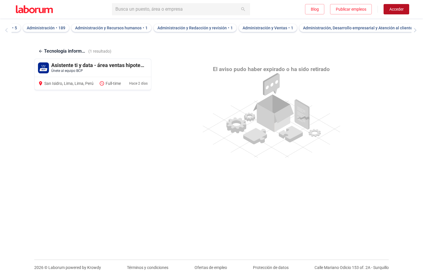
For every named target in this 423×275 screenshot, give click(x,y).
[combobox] (181, 9)
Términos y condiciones (147, 267)
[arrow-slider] (7, 30)
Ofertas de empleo (211, 267)
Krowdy (94, 267)
